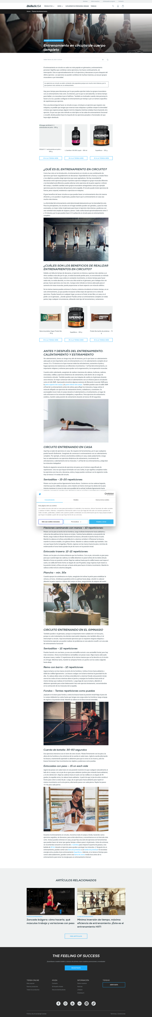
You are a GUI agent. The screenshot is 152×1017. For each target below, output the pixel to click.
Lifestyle (79, 990)
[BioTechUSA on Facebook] (58, 1003)
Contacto (121, 1)
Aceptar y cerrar (101, 521)
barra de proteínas (74, 850)
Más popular (30, 983)
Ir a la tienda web (50, 158)
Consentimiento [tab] (50, 500)
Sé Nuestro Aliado (57, 986)
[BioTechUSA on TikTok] (93, 1003)
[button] (49, 6)
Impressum (80, 993)
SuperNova (78, 852)
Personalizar (75, 521)
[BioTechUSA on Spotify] (79, 1003)
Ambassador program (109, 1)
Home (28, 11)
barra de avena (79, 855)
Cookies (43, 1014)
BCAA (53, 847)
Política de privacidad (33, 1014)
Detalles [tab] (76, 500)
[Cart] (123, 6)
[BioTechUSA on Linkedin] (86, 1003)
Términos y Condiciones (117, 1014)
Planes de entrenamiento (39, 11)
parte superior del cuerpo (54, 384)
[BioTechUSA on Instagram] (65, 1003)
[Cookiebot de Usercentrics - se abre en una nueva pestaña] (106, 494)
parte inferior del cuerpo (74, 384)
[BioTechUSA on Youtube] (72, 1003)
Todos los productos (33, 990)
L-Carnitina (75, 845)
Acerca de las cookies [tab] (102, 500)
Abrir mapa (114, 985)
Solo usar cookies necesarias (51, 521)
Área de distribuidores (58, 990)
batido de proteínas (91, 850)
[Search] (113, 6)
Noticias (85, 1)
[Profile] (118, 6)
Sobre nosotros (95, 1)
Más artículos (76, 936)
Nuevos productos (32, 986)
